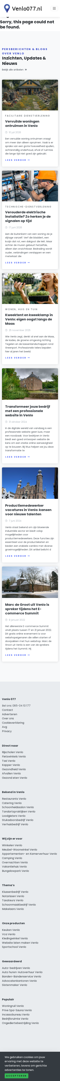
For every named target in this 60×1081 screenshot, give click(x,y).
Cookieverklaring (13, 723)
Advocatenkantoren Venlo (19, 981)
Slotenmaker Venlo (14, 985)
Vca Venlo (8, 934)
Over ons (8, 718)
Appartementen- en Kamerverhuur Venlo (29, 854)
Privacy (7, 731)
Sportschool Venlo (14, 947)
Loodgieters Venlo (14, 816)
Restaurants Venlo (14, 799)
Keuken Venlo (11, 930)
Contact (7, 710)
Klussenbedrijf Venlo (15, 892)
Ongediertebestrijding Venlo (20, 1023)
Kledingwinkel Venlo (15, 938)
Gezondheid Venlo (14, 769)
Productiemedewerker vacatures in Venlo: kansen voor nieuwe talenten (28, 509)
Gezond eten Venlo (14, 778)
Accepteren (16, 1075)
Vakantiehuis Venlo (14, 866)
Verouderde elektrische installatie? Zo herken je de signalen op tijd (28, 216)
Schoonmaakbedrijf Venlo (19, 905)
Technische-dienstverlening (28, 206)
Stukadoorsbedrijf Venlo (17, 820)
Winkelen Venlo (12, 845)
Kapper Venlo (11, 765)
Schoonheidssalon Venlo (18, 807)
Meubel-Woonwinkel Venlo (19, 850)
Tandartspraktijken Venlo (18, 811)
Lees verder (15, 160)
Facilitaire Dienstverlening (27, 115)
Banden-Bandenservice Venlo (21, 976)
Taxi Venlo (8, 761)
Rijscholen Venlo (12, 752)
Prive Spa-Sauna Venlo (17, 1010)
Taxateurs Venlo (12, 900)
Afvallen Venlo (11, 773)
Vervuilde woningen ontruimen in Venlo (22, 123)
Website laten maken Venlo (20, 943)
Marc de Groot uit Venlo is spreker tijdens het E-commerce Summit (27, 609)
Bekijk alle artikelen (13, 69)
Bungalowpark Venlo (15, 871)
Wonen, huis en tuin (21, 309)
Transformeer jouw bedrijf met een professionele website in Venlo (27, 411)
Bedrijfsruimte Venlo (15, 1019)
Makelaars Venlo (13, 909)
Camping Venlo (12, 858)
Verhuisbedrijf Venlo (15, 824)
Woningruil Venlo (13, 1006)
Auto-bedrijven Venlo (16, 968)
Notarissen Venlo (13, 896)
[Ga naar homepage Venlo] (22, 8)
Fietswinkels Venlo (14, 756)
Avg (4, 727)
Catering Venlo (12, 803)
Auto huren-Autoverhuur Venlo (22, 972)
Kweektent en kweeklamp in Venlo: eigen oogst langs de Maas (29, 319)
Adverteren (9, 714)
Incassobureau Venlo (16, 1014)
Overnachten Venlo (15, 862)
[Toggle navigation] (54, 8)
